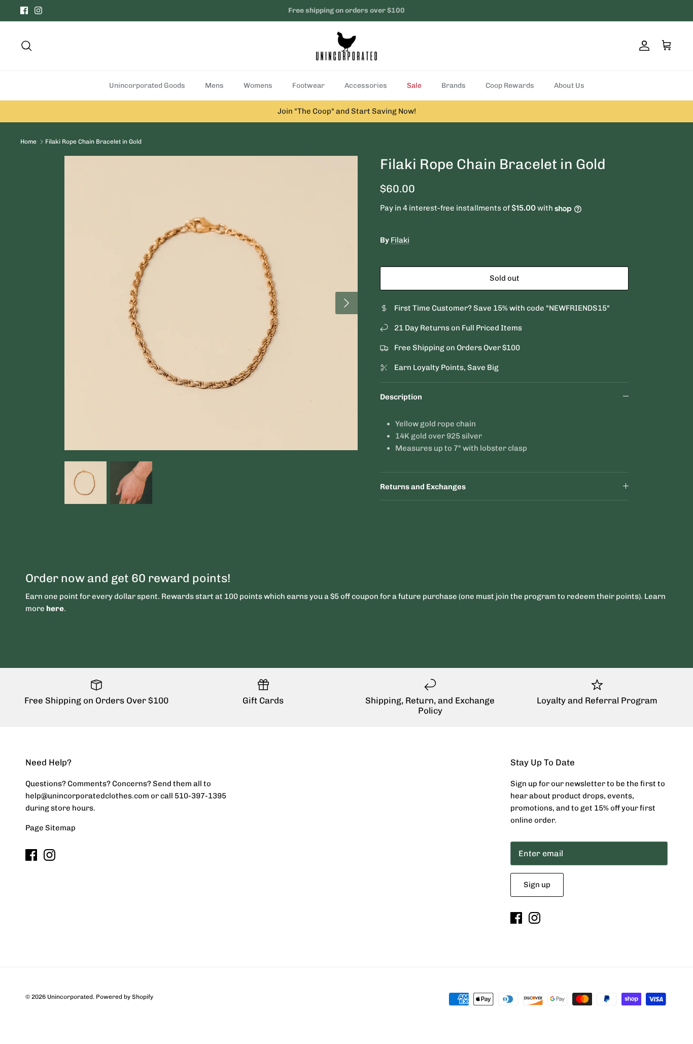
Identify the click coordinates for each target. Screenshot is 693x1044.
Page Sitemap (50, 827)
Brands (453, 85)
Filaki (400, 240)
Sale (414, 85)
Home (28, 141)
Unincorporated (70, 996)
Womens (258, 85)
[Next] (346, 303)
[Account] (642, 46)
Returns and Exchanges (423, 486)
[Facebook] (24, 10)
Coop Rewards (510, 85)
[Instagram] (38, 10)
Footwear (308, 85)
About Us (569, 85)
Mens (214, 85)
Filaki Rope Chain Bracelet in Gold (93, 141)
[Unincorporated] (346, 45)
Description (401, 396)
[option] (211, 303)
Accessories (365, 85)
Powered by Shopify (124, 996)
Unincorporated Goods (147, 85)
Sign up (537, 884)
